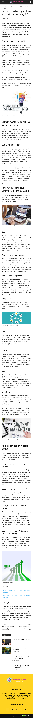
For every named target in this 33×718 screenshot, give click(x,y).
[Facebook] (7, 709)
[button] (2, 2)
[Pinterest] (16, 709)
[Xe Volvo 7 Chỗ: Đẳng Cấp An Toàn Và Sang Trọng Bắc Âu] (6, 668)
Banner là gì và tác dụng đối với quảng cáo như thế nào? (24, 628)
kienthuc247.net (17, 716)
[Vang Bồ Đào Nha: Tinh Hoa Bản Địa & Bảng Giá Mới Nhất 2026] (6, 659)
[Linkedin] (12, 709)
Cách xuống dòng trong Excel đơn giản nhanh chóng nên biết (8, 628)
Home (3, 7)
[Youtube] (25, 709)
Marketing (7, 7)
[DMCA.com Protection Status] (25, 716)
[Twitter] (20, 709)
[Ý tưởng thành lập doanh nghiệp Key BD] (6, 642)
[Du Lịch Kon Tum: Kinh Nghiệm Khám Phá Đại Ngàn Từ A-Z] (6, 650)
